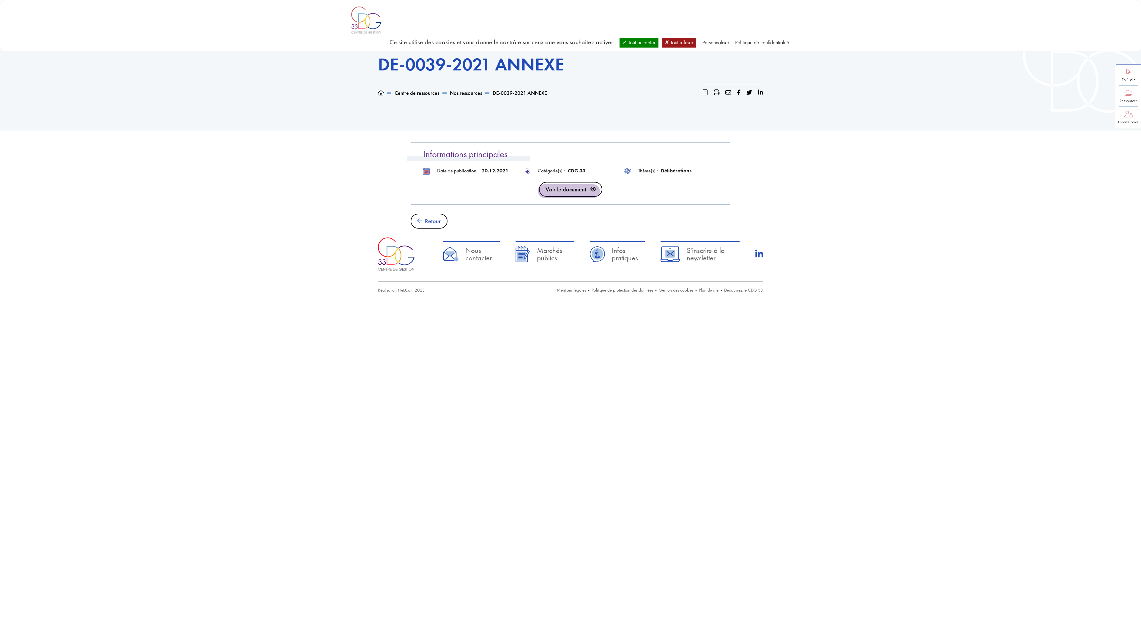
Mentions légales (571, 290)
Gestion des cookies (676, 290)
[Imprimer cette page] (716, 92)
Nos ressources (466, 92)
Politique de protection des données (622, 290)
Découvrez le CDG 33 (743, 290)
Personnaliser (715, 42)
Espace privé (1128, 122)
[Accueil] (381, 92)
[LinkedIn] (759, 254)
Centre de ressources (417, 92)
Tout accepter (641, 42)
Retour (433, 221)
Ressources (1128, 101)
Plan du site (708, 290)
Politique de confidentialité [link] (762, 42)
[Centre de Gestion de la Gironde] (396, 253)
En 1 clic (1128, 80)
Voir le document (566, 189)
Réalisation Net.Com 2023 (401, 290)
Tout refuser (681, 42)
